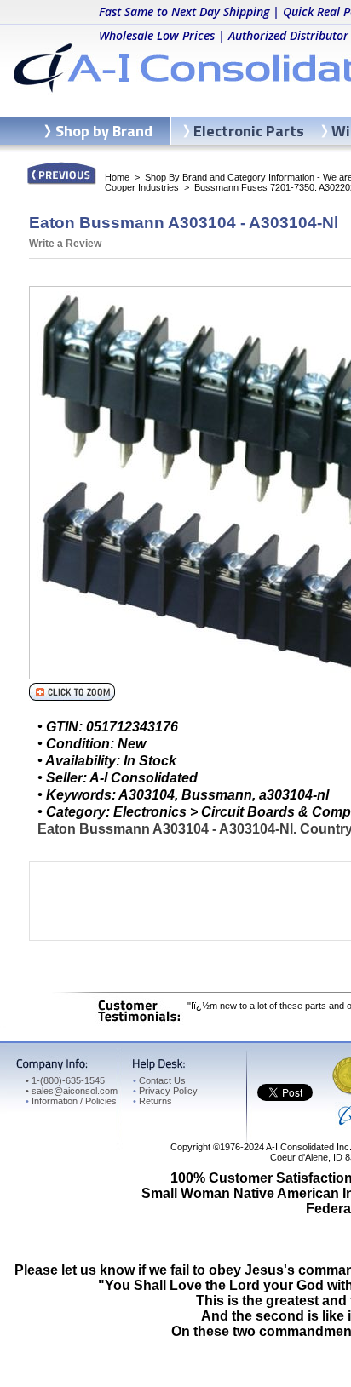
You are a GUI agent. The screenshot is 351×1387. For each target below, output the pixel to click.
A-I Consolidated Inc (307, 1147)
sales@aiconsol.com (75, 1091)
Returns (152, 1101)
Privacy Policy (165, 1091)
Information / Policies (71, 1101)
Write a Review (65, 243)
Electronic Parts (248, 130)
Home (117, 177)
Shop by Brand (103, 130)
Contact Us (159, 1080)
